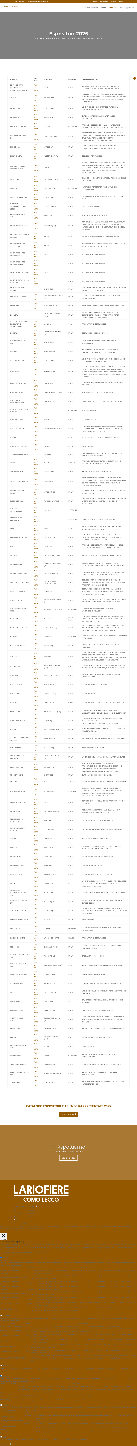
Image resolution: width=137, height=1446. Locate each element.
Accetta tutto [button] (21, 1231)
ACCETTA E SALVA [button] (7, 1442)
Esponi (103, 7)
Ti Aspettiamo (68, 1147)
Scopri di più (68, 1158)
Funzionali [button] (4, 1313)
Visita (121, 7)
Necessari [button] (3, 1255)
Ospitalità (113, 1)
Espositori (112, 7)
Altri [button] (1, 1434)
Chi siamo (95, 1)
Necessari (6, 1257)
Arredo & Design (91, 7)
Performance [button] (5, 1363)
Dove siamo (104, 1)
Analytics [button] (3, 1373)
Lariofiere (19, 1223)
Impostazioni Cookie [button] (8, 1231)
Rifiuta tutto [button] (31, 1231)
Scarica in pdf (68, 1114)
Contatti (120, 1)
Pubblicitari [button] (4, 1403)
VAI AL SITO (36, 87)
